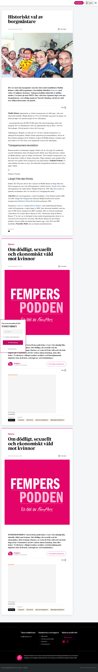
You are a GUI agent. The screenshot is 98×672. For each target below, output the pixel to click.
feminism (21, 420)
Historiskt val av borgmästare (25, 19)
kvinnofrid (30, 420)
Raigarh (54, 90)
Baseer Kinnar (35, 205)
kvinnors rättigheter (42, 420)
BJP (35, 133)
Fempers (17, 363)
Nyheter (11, 244)
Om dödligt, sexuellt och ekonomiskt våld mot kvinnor (30, 254)
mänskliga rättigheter (57, 420)
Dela (62, 107)
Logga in (90, 3)
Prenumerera (78, 3)
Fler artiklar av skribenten (56, 364)
